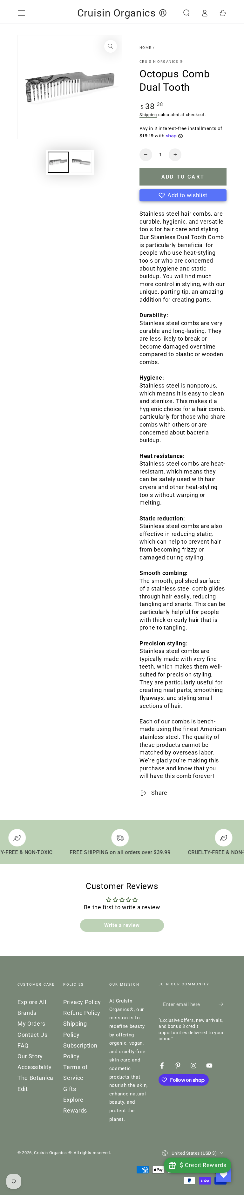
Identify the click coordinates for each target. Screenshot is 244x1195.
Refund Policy (81, 1013)
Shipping (148, 114)
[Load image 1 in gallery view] (58, 162)
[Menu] (21, 13)
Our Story (30, 1056)
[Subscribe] (223, 1004)
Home (145, 48)
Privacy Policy (82, 1002)
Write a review (122, 925)
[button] (186, 13)
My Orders (31, 1024)
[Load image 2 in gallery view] (81, 162)
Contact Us (32, 1035)
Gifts (69, 1089)
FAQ (23, 1045)
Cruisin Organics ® (161, 62)
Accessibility (34, 1067)
